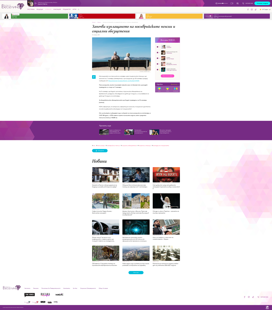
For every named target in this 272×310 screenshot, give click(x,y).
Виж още (136, 272)
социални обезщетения (129, 145)
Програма (30, 9)
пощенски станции (145, 145)
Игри (74, 9)
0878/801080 (249, 3)
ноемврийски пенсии (113, 145)
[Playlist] (237, 3)
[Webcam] (232, 3)
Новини (48, 9)
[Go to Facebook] (248, 9)
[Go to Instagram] (252, 9)
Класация (57, 9)
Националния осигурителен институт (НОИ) (123, 81)
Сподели (101, 150)
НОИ (94, 145)
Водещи (40, 9)
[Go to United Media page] (267, 307)
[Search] (78, 9)
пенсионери (101, 145)
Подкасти (67, 9)
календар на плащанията (161, 145)
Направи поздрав (262, 3)
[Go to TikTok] (255, 9)
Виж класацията (167, 76)
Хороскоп (167, 84)
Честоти (27, 288)
